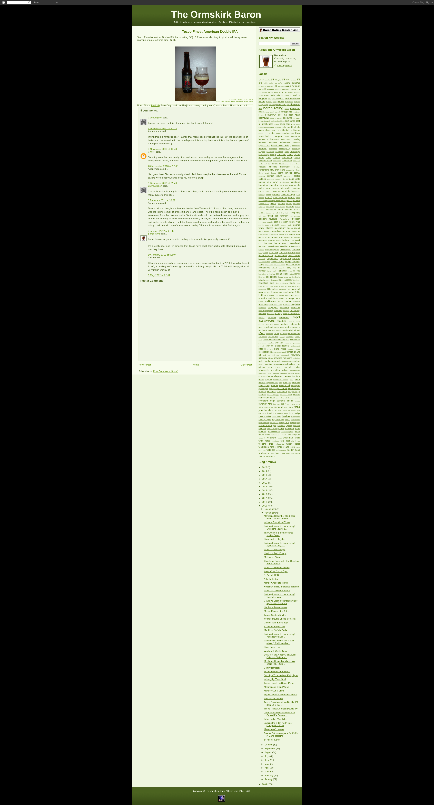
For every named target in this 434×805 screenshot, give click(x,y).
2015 (265, 486)
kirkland (274, 277)
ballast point (271, 101)
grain (261, 231)
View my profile (284, 65)
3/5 (283, 79)
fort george (295, 216)
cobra (280, 173)
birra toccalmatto (274, 127)
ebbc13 (276, 197)
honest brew (281, 256)
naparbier (281, 321)
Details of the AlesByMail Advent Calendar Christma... (280, 656)
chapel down (295, 164)
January (269, 779)
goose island (293, 228)
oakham (271, 330)
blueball (286, 130)
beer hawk (294, 115)
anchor (296, 89)
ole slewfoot (273, 337)
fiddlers (297, 210)
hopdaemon (272, 259)
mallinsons (270, 301)
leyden (281, 286)
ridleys (270, 358)
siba (291, 379)
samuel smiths (292, 367)
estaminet (270, 207)
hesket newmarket (276, 246)
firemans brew (271, 213)
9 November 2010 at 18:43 (162, 149)
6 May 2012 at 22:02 (159, 275)
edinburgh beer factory (276, 201)
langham (296, 280)
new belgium (270, 327)
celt (269, 164)
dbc (295, 185)
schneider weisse (279, 370)
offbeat (297, 330)
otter (287, 340)
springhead (273, 389)
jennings (283, 270)
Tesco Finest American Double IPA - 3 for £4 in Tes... (281, 703)
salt (286, 364)
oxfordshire (295, 340)
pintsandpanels (282, 346)
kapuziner (262, 274)
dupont (268, 194)
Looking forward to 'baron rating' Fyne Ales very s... (279, 544)
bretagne (274, 139)
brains (268, 136)
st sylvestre (293, 392)
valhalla (262, 429)
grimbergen (288, 237)
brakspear (277, 136)
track (286, 423)
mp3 (296, 317)
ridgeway (263, 358)
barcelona (289, 101)
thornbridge (294, 413)
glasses (269, 228)
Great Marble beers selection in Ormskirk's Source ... (279, 713)
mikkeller (278, 311)
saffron (261, 364)
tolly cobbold (264, 423)
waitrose (262, 432)
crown (275, 182)
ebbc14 (283, 197)
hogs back (273, 252)
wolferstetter (281, 450)
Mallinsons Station (273, 557)
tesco (280, 407)
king (268, 277)
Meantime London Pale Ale (277, 671)
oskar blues (268, 340)
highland (275, 249)
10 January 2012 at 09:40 (162, 254)
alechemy (282, 86)
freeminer (262, 222)
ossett (277, 340)
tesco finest (248, 101)
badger (262, 101)
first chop (280, 213)
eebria (289, 201)
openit (282, 337)
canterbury (287, 161)
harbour (285, 240)
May (267, 764)
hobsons (296, 249)
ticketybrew (295, 416)
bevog (276, 124)
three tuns (276, 416)
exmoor (261, 210)
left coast (269, 286)
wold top (271, 450)
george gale (286, 225)
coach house (270, 173)
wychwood (276, 453)
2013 (265, 494)
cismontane (264, 170)
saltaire (292, 364)
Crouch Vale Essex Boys (276, 622)
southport (295, 386)
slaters (262, 386)
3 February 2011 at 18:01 (161, 200)
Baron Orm (154, 233)
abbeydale (268, 83)
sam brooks (274, 367)
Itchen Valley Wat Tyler (275, 719)
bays (277, 112)
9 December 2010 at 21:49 (162, 183)
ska (290, 382)
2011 (265, 502)
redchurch (285, 355)
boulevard (291, 133)
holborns (283, 252)
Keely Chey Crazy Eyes (276, 571)
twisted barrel (265, 426)
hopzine (296, 259)
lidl (286, 286)
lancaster (288, 280)
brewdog (239, 101)
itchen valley (272, 271)
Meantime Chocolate (274, 729)
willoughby (280, 444)
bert (282, 121)
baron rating (230, 101)
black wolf (276, 130)
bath (261, 112)
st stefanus (282, 392)
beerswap (287, 118)
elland (273, 204)
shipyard (268, 379)
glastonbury (280, 228)
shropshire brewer (280, 379)
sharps (269, 376)
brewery (262, 142)
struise (297, 401)
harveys (268, 243)
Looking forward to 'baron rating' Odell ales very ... (279, 595)
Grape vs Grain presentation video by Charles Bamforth (281, 602)
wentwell (262, 438)
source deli (284, 385)
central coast (278, 164)
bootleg (279, 133)
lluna (269, 292)
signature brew (273, 382)
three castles (265, 416)
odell (291, 330)
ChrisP (151, 151)
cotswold (270, 179)
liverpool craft (284, 289)
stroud (290, 401)
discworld (285, 188)
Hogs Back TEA (272, 647)
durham (276, 194)
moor (285, 314)
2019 (265, 471)
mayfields (295, 304)
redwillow (295, 355)
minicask (286, 311)
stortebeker (289, 398)
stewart (296, 395)
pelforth (261, 346)
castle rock (263, 164)
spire (266, 389)
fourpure (273, 219)
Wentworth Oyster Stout (276, 651)
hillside (283, 249)
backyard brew (274, 98)
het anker (289, 246)
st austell (283, 388)
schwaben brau (265, 373)
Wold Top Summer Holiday (277, 567)
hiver (289, 249)
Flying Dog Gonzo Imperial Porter (280, 694)
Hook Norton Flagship (274, 539)
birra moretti (263, 127)
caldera (276, 158)
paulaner (288, 343)
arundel (297, 92)
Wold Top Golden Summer (277, 590)
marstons (263, 304)
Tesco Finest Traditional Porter (279, 683)
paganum (262, 343)
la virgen (274, 280)
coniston (288, 173)
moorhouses (294, 314)
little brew (292, 286)
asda (273, 95)
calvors (297, 158)
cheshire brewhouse (280, 167)
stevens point (286, 395)
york (266, 456)
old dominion (294, 334)
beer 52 (282, 115)
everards (290, 207)
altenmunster (280, 89)
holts (297, 252)
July (267, 756)
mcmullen (284, 307)
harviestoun (280, 243)
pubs (269, 352)
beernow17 (264, 118)
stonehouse (269, 398)
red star (275, 355)
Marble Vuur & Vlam (274, 690)
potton (270, 349)
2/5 (272, 79)
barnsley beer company (280, 105)
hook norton (294, 256)
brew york (285, 139)
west (280, 438)
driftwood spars (271, 191)
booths (272, 133)
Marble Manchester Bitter (276, 611)
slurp (267, 385)
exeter (297, 207)
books (261, 133)
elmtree (281, 204)
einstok (296, 201)
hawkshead (294, 243)
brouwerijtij (296, 148)
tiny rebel (276, 419)
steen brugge (273, 395)
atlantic (280, 95)
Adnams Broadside (273, 698)
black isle (295, 127)
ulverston (281, 426)
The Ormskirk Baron (216, 14)
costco (297, 176)
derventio (275, 188)
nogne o (296, 327)
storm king (280, 398)
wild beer (285, 441)
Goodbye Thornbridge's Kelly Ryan (281, 675)
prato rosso (280, 349)
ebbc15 (291, 197)
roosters (279, 361)
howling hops (277, 262)
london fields (294, 292)
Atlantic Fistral (271, 579)
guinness (263, 240)
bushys (273, 155)
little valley (272, 289)
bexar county (286, 124)
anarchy (289, 89)
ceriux (286, 164)
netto (261, 327)
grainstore (268, 231)
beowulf (267, 121)
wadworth (289, 429)
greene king (277, 237)
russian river (288, 361)
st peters (271, 392)
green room (264, 237)
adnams (296, 83)
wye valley (286, 453)
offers (262, 333)
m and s (263, 298)
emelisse (296, 204)
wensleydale (294, 435)
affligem (270, 86)
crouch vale (265, 182)
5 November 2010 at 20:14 (162, 128)
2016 (265, 483)
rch (260, 355)
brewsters (272, 142)
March (268, 771)
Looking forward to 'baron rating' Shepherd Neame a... (279, 527)
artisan (290, 92)
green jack (294, 234)
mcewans (262, 307)
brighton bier (264, 145)
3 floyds (278, 80)
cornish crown (274, 176)
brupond (262, 152)
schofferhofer (295, 370)
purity (274, 352)
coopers (262, 176)
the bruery (282, 410)
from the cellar (281, 222)
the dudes (292, 410)
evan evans (280, 207)
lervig (276, 286)
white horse (264, 441)
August (268, 752)
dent (268, 188)
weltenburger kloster (279, 435)
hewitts (297, 246)
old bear (283, 334)
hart (260, 243)
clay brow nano (277, 170)
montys (278, 314)
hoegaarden (263, 253)
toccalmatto (295, 419)
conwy (297, 173)
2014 (265, 490)
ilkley (261, 264)
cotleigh (262, 179)
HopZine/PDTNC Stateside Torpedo (281, 586)
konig (286, 277)
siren (285, 382)
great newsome (293, 231)
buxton (290, 155)
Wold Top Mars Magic (274, 549)
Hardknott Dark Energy (275, 553)
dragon (261, 191)
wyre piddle (295, 453)
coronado (288, 176)
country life (280, 179)
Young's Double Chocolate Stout (279, 618)
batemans (295, 108)
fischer (287, 213)
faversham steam (274, 210)
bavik (272, 112)
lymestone (289, 295)
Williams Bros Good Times (277, 522)
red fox (266, 355)
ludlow (281, 295)
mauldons (286, 304)
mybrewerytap (266, 320)
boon (266, 133)
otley (282, 340)
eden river (263, 201)
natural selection (266, 324)
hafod (278, 240)
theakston (271, 413)
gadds (261, 225)
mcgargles (273, 307)
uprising (289, 426)
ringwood (278, 358)
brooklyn (263, 148)
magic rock (294, 298)
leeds (292, 283)
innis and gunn (293, 265)
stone (261, 398)
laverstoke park (266, 283)
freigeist (270, 222)
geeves (275, 225)
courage (290, 179)
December (270, 509)
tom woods (274, 423)
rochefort (296, 358)
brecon (286, 136)
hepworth (263, 246)
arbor (276, 92)
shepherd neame (282, 376)
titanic (287, 419)
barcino (297, 101)
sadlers (296, 361)
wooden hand (293, 450)
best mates (290, 121)
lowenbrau (274, 295)
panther (271, 343)
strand (297, 398)
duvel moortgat (288, 194)
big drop (296, 124)
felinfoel (288, 210)
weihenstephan (287, 432)
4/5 (298, 79)
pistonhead (295, 346)
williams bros (266, 444)
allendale (270, 89)
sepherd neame (287, 373)
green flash (283, 234)
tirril (282, 419)
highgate (268, 249)
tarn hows (291, 404)
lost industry (264, 295)
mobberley (295, 311)
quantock (281, 352)
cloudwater (290, 170)
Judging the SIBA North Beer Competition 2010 (278, 724)
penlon (270, 346)
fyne (298, 222)
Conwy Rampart (272, 668)
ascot (266, 95)
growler (297, 237)
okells (276, 334)
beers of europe (276, 118)
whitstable (275, 441)
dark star (273, 185)
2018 (265, 475)
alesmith (262, 89)
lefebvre (262, 286)
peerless (296, 343)
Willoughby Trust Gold (275, 679)
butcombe (281, 155)
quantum (289, 352)
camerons (277, 161)
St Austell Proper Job (274, 626)
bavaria (266, 112)
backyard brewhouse (290, 98)
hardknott (295, 240)
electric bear (264, 204)
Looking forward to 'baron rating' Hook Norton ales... (279, 635)
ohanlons (269, 334)
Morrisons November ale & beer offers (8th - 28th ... (279, 662)
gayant (268, 225)
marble (288, 301)
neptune (284, 324)
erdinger (262, 207)
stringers (281, 400)
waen (297, 429)
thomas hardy (282, 413)
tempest (267, 407)
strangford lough (267, 401)
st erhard (262, 392)
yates (261, 456)
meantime (295, 307)
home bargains (266, 256)
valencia (296, 426)
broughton (273, 148)
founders (263, 219)
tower (281, 423)
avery (286, 95)
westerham (288, 438)
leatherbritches (282, 283)
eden (298, 198)
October (269, 744)
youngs (271, 456)
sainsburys (270, 364)
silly (280, 382)
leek (298, 283)
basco (287, 109)
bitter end (286, 127)
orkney (297, 337)
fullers (292, 222)
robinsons (287, 358)
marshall (296, 301)
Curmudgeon (155, 117)
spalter (261, 389)
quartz (297, 352)
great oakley (264, 234)
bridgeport (296, 142)
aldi (275, 86)
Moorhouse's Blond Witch (276, 687)
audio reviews (210, 22)
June (267, 760)
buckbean (279, 152)
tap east (276, 404)
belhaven (296, 118)
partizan (279, 343)
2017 (265, 479)
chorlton (297, 167)
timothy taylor (265, 419)
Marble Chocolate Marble (276, 583)
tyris (274, 426)
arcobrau (283, 92)
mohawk (262, 314)
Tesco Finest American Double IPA (210, 31)
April (267, 767)
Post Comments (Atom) (165, 371)
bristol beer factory (281, 145)
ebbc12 (268, 197)
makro (261, 301)
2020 (265, 467)
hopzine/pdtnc (264, 262)
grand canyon (278, 231)
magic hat (283, 298)
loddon (274, 292)
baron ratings (194, 22)
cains (268, 158)
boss (284, 133)
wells (267, 435)
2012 (265, 498)
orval (260, 340)
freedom (296, 219)
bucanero (270, 152)
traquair (293, 423)
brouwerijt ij (284, 148)
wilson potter (293, 444)
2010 (265, 505)
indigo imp (269, 265)
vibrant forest (272, 429)
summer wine (265, 403)
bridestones (284, 142)
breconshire (295, 136)
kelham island (282, 274)
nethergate (295, 324)
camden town (265, 161)
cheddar (262, 167)
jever (290, 271)
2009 (265, 784)
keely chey (271, 274)
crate (297, 179)
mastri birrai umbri (275, 304)
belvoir (261, 121)
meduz (261, 311)
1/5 (260, 79)
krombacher (293, 277)
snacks (274, 385)
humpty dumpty (292, 262)
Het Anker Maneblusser (275, 607)
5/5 (222, 101)
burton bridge (264, 155)
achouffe (278, 83)
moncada (270, 314)
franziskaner (285, 219)
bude (287, 152)
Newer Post (145, 364)
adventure (263, 86)
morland (272, 317)
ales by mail (293, 86)
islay (289, 268)
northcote (263, 330)
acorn (287, 83)
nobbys (288, 327)
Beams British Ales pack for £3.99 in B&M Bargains (281, 734)
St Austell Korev (272, 739)
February (269, 775)
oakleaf (279, 330)
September (270, 748)
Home (196, 364)
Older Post (246, 364)
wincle (273, 447)
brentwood (263, 139)
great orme (274, 234)
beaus (261, 115)
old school (263, 337)
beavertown (270, 115)
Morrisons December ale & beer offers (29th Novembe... (279, 517)
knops (280, 277)
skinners (296, 382)
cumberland (284, 182)
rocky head (264, 361)
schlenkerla (264, 370)
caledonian (287, 158)
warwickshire (274, 432)
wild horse (295, 441)
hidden (261, 249)
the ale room (270, 410)
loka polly (283, 292)
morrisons (284, 317)
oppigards (289, 337)
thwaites (286, 416)
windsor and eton (286, 447)
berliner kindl (276, 121)
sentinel (276, 373)
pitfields (262, 349)
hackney (271, 240)
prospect (263, 352)
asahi (261, 95)
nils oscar (280, 327)
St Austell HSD (271, 575)
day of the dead (286, 185)
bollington (295, 130)
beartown (296, 112)
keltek (291, 274)
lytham (297, 295)
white (297, 438)
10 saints (266, 80)
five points (295, 213)
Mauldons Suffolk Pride (275, 630)
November (270, 513)
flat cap (262, 216)
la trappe (267, 280)
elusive (289, 204)
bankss (281, 101)
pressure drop (294, 349)
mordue (261, 318)
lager (281, 280)
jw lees (296, 271)
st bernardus (294, 389)
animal (270, 92)
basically (155, 105)
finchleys (262, 213)
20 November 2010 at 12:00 (163, 166)
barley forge (263, 105)
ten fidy (274, 407)
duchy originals (285, 191)
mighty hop (268, 311)
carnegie (296, 161)
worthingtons (264, 453)
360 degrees (291, 80)
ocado (285, 330)
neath (276, 324)
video (281, 428)
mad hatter (273, 298)
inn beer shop (279, 265)
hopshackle (285, 259)
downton (296, 188)
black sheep (265, 130)
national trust (294, 321)
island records (278, 268)
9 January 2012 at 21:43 (161, 231)
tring (298, 423)
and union (263, 92)
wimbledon (264, 447)
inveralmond (264, 268)
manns (280, 301)
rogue (272, 361)
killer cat (262, 277)
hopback (262, 259)
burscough (295, 152)
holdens (291, 252)
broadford (296, 145)
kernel (297, 274)
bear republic (285, 112)
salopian (279, 364)
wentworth (271, 438)
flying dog (273, 215)
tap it (283, 404)
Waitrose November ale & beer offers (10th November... (279, 641)
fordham (284, 216)
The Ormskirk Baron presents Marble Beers (278, 534)
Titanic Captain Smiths (275, 615)
